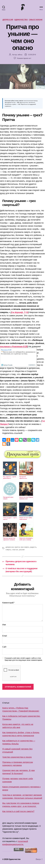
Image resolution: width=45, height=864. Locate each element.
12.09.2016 (32, 54)
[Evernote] (21, 440)
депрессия (10, 547)
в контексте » (32, 365)
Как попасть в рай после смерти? (18, 811)
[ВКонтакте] (4, 440)
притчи (17, 547)
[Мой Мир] (12, 440)
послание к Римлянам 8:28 (13, 346)
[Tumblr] (8, 444)
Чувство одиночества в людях (17, 756)
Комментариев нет (24, 58)
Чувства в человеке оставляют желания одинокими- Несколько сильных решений (22, 796)
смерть (8, 549)
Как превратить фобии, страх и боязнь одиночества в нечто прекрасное (20, 734)
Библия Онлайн (7, 365)
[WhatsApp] (29, 440)
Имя (4, 625)
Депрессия (8, 20)
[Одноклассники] (8, 440)
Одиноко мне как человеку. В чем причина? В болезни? (18, 772)
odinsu (20, 54)
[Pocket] (16, 440)
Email (4, 636)
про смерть (25, 547)
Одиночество (21, 20)
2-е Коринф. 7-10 (19, 312)
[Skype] (33, 440)
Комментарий (8, 603)
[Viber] (25, 440)
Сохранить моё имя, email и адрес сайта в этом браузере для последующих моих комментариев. (23, 659)
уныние (22, 549)
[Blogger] (4, 444)
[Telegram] (37, 440)
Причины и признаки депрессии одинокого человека (17, 764)
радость (33, 547)
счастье (15, 549)
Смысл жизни (35, 20)
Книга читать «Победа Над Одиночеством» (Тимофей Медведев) (20, 709)
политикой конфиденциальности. (15, 843)
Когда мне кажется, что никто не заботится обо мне (17, 726)
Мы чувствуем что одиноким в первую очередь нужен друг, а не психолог (20, 805)
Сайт (4, 647)
